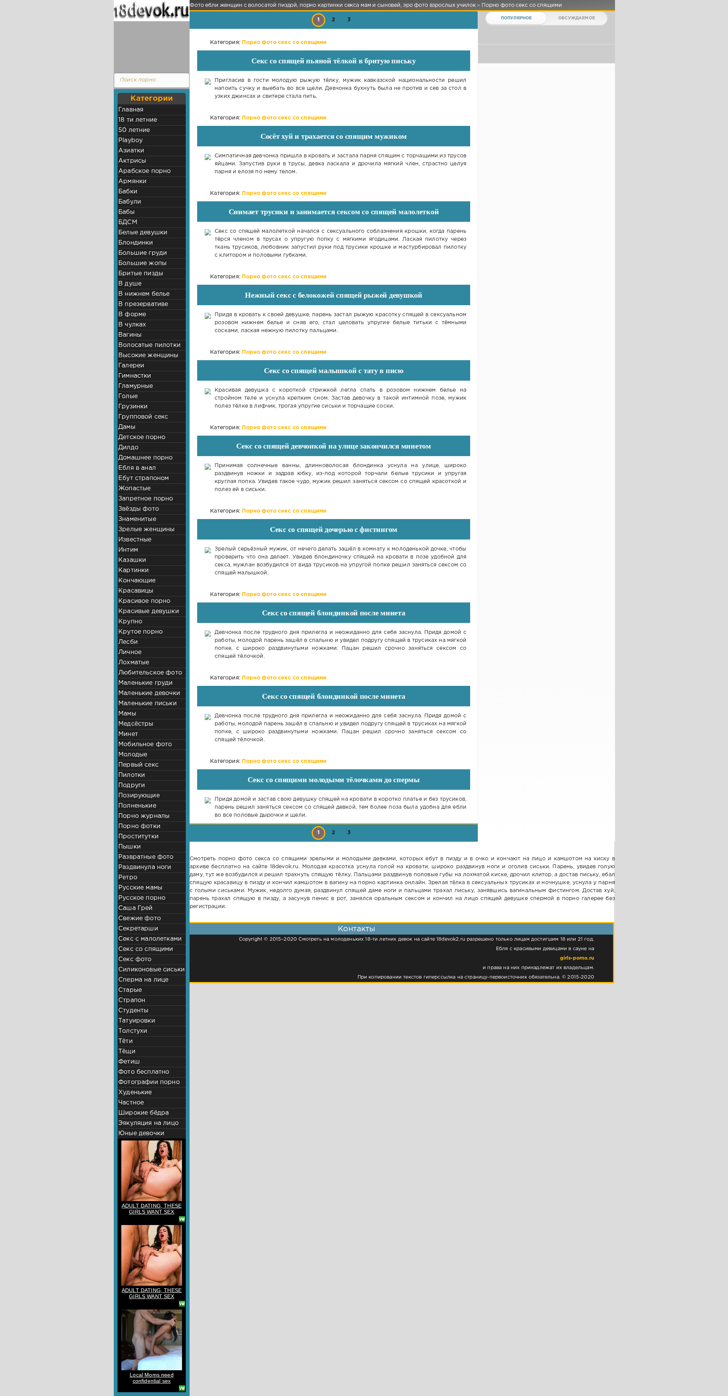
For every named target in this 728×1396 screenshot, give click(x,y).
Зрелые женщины (146, 529)
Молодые (132, 755)
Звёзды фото (138, 509)
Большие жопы (142, 263)
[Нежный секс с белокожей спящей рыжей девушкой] (208, 323)
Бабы (126, 212)
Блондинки (135, 243)
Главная (130, 110)
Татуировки (136, 1021)
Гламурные (135, 386)
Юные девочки (141, 1133)
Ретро (127, 877)
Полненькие (137, 806)
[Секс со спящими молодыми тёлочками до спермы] (208, 807)
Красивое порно (144, 601)
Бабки (127, 191)
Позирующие (139, 795)
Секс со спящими (145, 949)
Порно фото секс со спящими (284, 42)
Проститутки (138, 836)
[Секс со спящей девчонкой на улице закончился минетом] (208, 478)
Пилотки (131, 775)
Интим (128, 550)
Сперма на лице (143, 980)
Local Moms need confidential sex (152, 1378)
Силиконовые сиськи (151, 969)
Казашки (132, 560)
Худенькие (135, 1092)
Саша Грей (135, 908)
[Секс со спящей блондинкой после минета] (208, 644)
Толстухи (132, 1031)
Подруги (131, 785)
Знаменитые (137, 519)
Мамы (127, 714)
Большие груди (142, 253)
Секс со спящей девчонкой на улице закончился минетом (333, 446)
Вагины (129, 335)
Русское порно (141, 898)
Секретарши (138, 929)
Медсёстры (136, 724)
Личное (129, 652)
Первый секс (138, 765)
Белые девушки (142, 232)
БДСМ (127, 222)
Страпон (131, 1000)
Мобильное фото (145, 744)
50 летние (134, 130)
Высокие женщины (148, 355)
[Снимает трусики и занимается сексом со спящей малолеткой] (208, 243)
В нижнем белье (143, 294)
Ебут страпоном (143, 478)
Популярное (516, 18)
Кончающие (137, 580)
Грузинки (132, 406)
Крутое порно (140, 632)
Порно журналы (143, 816)
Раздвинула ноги (144, 867)
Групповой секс (143, 417)
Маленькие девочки (149, 693)
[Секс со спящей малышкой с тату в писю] (208, 398)
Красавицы (136, 591)
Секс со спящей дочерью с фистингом (333, 529)
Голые (128, 396)
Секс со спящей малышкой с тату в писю (333, 370)
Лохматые (133, 662)
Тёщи (126, 1051)
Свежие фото (139, 918)
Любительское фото (150, 673)
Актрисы (132, 161)
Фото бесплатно (143, 1072)
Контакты (356, 928)
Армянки (132, 181)
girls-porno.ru (577, 958)
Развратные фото (146, 857)
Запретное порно (145, 499)
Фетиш (129, 1062)
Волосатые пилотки (149, 345)
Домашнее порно (145, 458)
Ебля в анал (137, 468)
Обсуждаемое (576, 18)
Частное (131, 1103)
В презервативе (143, 304)
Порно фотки (139, 826)
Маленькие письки (147, 703)
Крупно (130, 621)
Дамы (126, 427)
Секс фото (135, 959)
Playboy (130, 140)
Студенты (133, 1010)
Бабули (129, 202)
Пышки (129, 847)
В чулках (132, 325)
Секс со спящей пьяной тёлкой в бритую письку (333, 60)
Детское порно (141, 437)
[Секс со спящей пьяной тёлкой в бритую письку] (208, 88)
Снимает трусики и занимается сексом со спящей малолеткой (334, 211)
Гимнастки (134, 376)
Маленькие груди (145, 683)
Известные (135, 540)
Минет (128, 734)
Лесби (128, 642)
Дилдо (128, 447)
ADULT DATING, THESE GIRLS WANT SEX (152, 1209)
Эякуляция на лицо (148, 1123)
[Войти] (150, 45)
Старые (130, 990)
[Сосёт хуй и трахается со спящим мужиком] (208, 164)
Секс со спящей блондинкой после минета (333, 613)
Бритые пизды (140, 273)
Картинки (133, 570)
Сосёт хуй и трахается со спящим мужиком (333, 136)
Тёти (125, 1041)
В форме (132, 314)
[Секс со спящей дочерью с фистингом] (208, 561)
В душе (129, 284)
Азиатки (131, 151)
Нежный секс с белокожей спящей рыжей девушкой (333, 295)
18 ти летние (137, 120)
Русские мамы (140, 888)
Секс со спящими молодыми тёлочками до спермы (334, 779)
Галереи (131, 366)
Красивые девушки (148, 611)
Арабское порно (144, 171)
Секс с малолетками (150, 939)
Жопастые (134, 488)
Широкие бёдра (143, 1113)
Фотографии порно (149, 1082)
